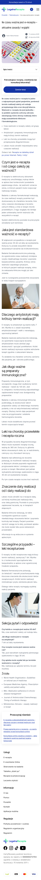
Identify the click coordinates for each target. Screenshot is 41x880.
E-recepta (7, 757)
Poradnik (7, 802)
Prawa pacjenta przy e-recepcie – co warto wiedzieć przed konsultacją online (20, 730)
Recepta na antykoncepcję (14, 776)
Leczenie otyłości (10, 780)
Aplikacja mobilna (10, 811)
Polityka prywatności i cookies (16, 824)
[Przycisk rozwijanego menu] (37, 9)
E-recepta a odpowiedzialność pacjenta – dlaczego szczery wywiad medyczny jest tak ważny (19, 722)
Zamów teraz (20, 90)
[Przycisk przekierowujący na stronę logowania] (31, 9)
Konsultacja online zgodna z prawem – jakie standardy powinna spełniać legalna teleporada (20, 738)
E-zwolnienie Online (11, 762)
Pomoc (6, 797)
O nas (5, 793)
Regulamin (7, 833)
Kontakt (6, 807)
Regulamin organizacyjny (13, 828)
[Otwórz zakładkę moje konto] (35, 9)
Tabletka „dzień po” (11, 771)
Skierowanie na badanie (13, 767)
